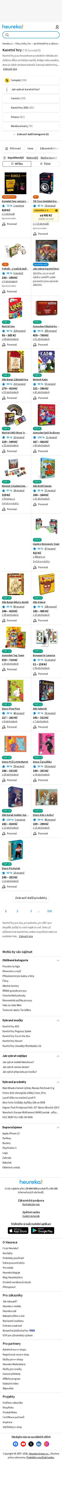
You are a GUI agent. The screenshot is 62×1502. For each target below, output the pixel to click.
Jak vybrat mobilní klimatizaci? (18, 1062)
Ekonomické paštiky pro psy (17, 1000)
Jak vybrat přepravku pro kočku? (19, 1072)
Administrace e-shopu (14, 1349)
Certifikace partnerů (13, 1417)
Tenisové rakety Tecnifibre (16, 1010)
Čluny (5, 981)
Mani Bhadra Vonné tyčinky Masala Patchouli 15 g (28, 1088)
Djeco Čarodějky (42, 762)
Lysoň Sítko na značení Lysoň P (19, 1098)
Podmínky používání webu (40, 1457)
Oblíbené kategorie (15, 960)
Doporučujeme (12, 1127)
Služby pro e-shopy (13, 1359)
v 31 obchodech (41, 499)
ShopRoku (8, 1407)
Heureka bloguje (11, 1273)
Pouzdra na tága (11, 966)
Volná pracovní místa (13, 1263)
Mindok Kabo (40, 379)
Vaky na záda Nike (11, 1005)
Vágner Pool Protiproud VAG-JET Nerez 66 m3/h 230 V (30, 1107)
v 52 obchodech (10, 392)
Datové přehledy (11, 1374)
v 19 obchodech (41, 775)
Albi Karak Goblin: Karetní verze (15, 815)
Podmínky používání (13, 1258)
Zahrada (6, 1158)
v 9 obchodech (9, 721)
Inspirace (7, 1422)
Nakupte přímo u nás (14, 1316)
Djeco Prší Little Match (15, 762)
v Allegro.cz (39, 557)
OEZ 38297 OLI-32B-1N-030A (17, 1117)
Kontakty (8, 1253)
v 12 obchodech (10, 828)
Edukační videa (10, 1383)
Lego (5, 1153)
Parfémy (6, 1138)
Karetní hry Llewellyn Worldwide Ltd (21, 1046)
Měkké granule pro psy (14, 991)
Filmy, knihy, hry (23, 43)
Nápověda (8, 1388)
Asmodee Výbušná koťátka (46, 326)
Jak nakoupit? (10, 1301)
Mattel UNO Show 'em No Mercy (15, 433)
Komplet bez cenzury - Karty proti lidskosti (15, 201)
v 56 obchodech (41, 668)
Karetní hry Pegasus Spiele (16, 1031)
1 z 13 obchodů (41, 224)
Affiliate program (11, 1379)
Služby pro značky (12, 1369)
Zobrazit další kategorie (31, 134)
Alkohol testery (10, 986)
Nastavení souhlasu (13, 1321)
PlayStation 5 (9, 1148)
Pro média (8, 1268)
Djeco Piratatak (11, 868)
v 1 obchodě (8, 214)
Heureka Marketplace (14, 1364)
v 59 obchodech (10, 339)
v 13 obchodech (41, 828)
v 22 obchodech (10, 445)
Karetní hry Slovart (12, 1041)
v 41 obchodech (41, 392)
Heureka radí (9, 1311)
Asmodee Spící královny (46, 433)
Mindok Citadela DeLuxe (15, 486)
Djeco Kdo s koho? (43, 815)
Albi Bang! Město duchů (15, 602)
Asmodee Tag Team (13, 655)
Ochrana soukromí (12, 1326)
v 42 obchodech (41, 445)
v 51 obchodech (41, 339)
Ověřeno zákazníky (13, 1403)
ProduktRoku (10, 1412)
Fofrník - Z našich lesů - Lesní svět (15, 269)
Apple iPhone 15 (11, 1133)
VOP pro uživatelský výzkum (18, 1335)
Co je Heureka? (11, 1248)
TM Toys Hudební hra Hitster (46, 201)
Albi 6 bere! (39, 602)
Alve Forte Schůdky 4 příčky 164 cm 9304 (23, 1103)
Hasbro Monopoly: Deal (46, 544)
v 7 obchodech (40, 721)
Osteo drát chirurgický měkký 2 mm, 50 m (24, 1093)
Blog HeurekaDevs (13, 1277)
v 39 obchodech (10, 615)
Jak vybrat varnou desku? (15, 1067)
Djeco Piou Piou (11, 709)
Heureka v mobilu (12, 1306)
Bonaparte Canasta (44, 655)
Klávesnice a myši (11, 971)
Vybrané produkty (14, 1082)
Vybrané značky (12, 1020)
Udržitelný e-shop (12, 1427)
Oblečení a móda (11, 1167)
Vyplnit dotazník (31, 1216)
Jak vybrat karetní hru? (46, 269)
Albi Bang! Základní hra (15, 379)
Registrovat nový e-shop (16, 1354)
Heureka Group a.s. (39, 1454)
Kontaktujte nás (31, 1204)
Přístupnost (9, 1287)
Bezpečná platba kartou (15, 1331)
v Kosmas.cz (8, 499)
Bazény (6, 1143)
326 (49, 911)
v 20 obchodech (10, 664)
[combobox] (30, 34)
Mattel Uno (8, 326)
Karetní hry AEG (10, 1026)
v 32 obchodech (41, 615)
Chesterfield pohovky (13, 995)
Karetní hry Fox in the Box (16, 1036)
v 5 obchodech (9, 281)
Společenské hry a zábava (46, 43)
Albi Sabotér (40, 709)
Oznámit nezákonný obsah (17, 1282)
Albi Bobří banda (42, 486)
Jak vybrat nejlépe (14, 1056)
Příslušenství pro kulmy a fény (18, 976)
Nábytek (7, 1163)
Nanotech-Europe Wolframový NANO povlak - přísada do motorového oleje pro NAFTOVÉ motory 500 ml (30, 1112)
